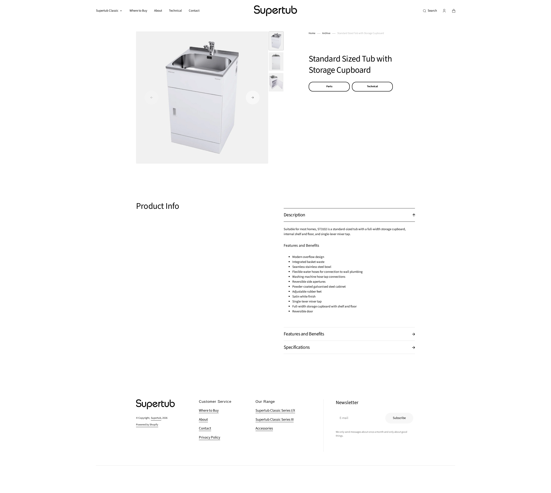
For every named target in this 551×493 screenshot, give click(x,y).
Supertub (156, 418)
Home (312, 33)
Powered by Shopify (147, 424)
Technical (372, 86)
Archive (326, 33)
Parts (329, 86)
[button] (430, 11)
